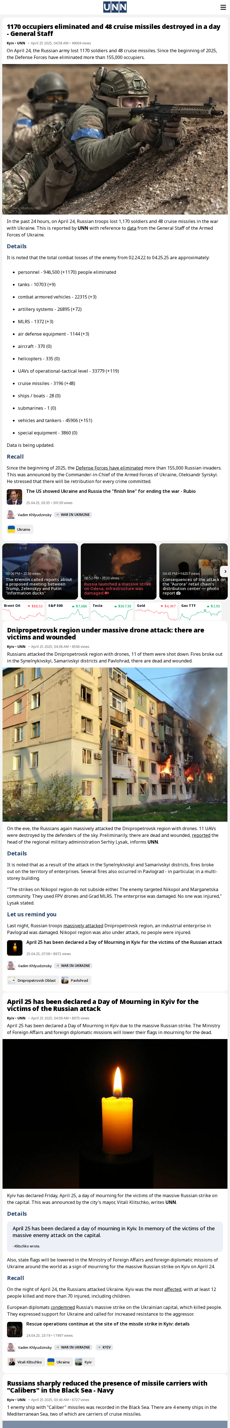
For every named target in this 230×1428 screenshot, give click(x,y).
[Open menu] (222, 7)
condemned (63, 1307)
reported (201, 835)
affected (172, 1289)
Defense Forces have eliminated (109, 468)
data (131, 228)
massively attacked (83, 926)
